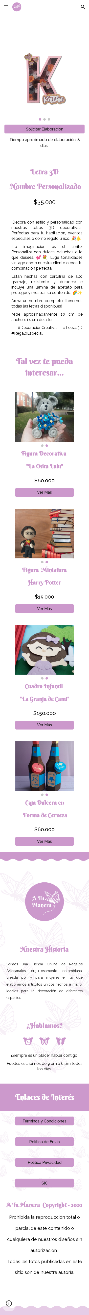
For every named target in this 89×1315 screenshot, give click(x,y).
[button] (6, 7)
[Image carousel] (44, 84)
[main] (44, 142)
